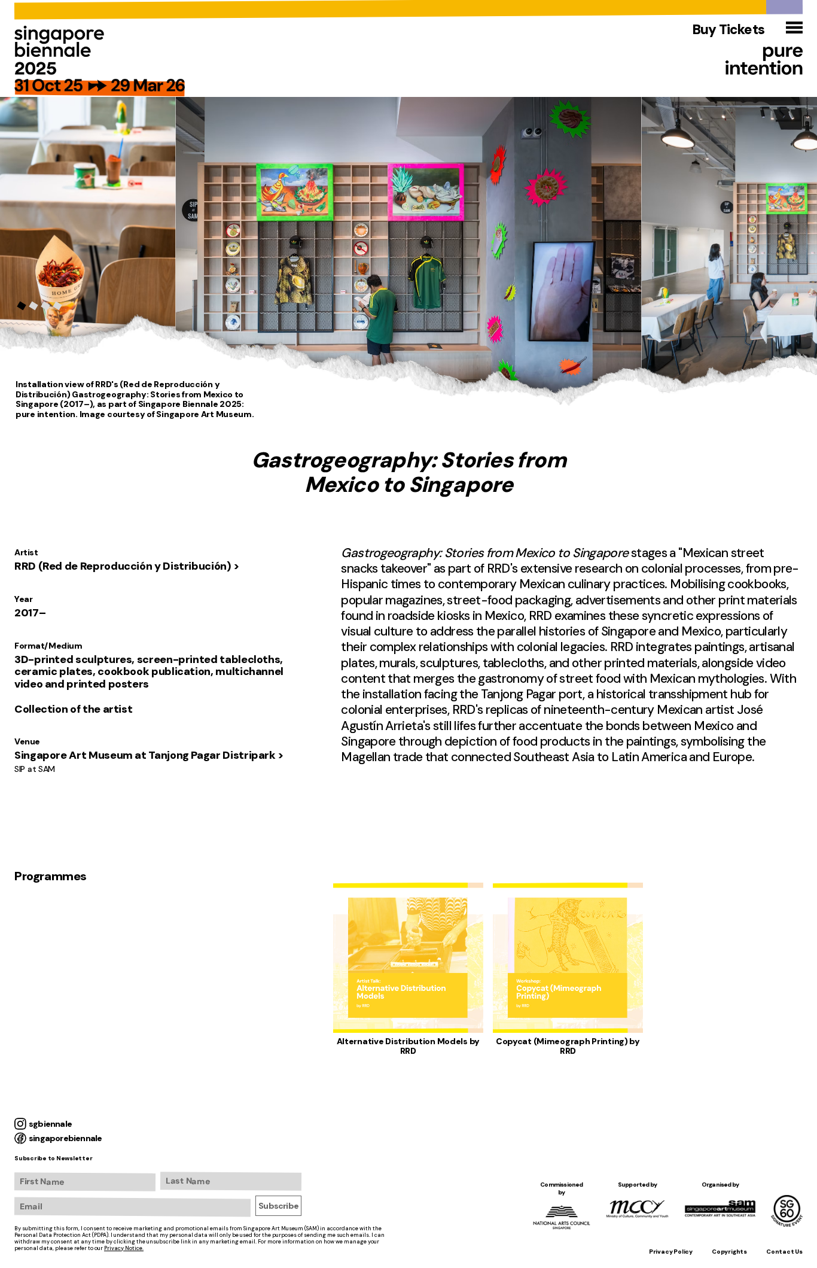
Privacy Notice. (124, 1248)
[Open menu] (794, 28)
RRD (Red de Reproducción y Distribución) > (127, 566)
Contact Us (784, 1251)
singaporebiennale (65, 1138)
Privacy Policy (671, 1251)
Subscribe (278, 1205)
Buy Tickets (728, 30)
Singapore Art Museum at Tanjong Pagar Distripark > (149, 755)
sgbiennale (50, 1123)
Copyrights (729, 1251)
